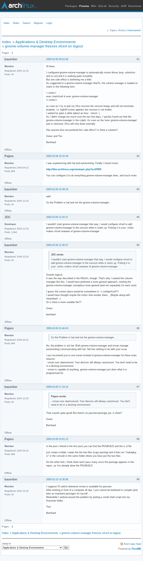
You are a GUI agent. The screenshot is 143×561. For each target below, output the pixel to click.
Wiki (93, 5)
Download (134, 5)
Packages (71, 5)
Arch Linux (18, 5)
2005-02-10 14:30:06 (57, 479)
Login (49, 23)
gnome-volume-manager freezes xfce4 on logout (44, 46)
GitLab (102, 5)
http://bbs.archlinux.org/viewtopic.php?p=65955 (73, 169)
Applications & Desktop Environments (45, 42)
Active (121, 30)
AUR (123, 5)
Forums (84, 5)
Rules (16, 23)
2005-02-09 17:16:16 (57, 386)
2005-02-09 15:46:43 (57, 328)
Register (38, 23)
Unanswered (133, 30)
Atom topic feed (132, 544)
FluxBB (136, 548)
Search (26, 23)
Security (114, 5)
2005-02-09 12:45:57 (57, 245)
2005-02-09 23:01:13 (57, 439)
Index (6, 23)
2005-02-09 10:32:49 (57, 156)
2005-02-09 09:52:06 (57, 59)
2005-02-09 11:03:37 (57, 217)
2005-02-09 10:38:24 (57, 189)
